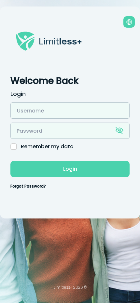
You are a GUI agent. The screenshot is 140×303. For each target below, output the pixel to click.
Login (70, 169)
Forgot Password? (28, 186)
